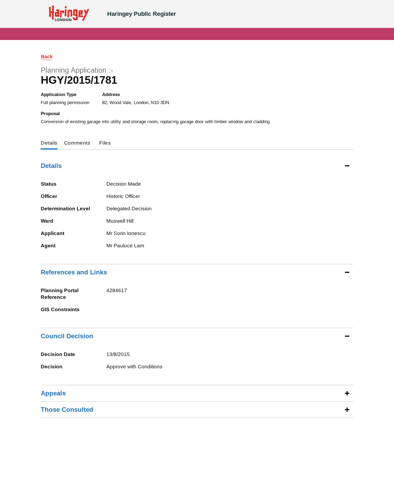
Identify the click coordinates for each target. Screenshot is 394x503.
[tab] (49, 143)
